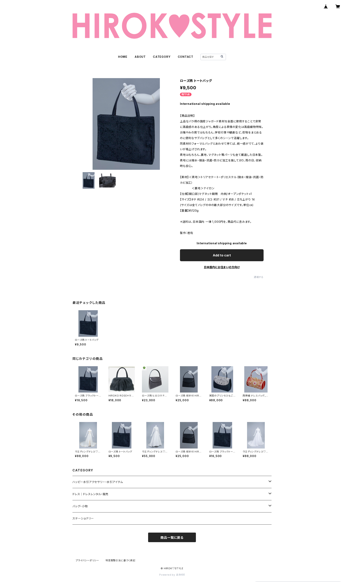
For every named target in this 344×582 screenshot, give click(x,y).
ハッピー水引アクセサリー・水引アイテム (97, 482)
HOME (122, 56)
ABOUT (140, 56)
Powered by (167, 574)
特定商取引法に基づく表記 (120, 560)
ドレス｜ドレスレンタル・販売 (90, 494)
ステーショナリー (83, 518)
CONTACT (186, 56)
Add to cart (222, 255)
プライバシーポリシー (87, 560)
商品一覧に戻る (172, 538)
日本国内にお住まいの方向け (222, 267)
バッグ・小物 (80, 506)
